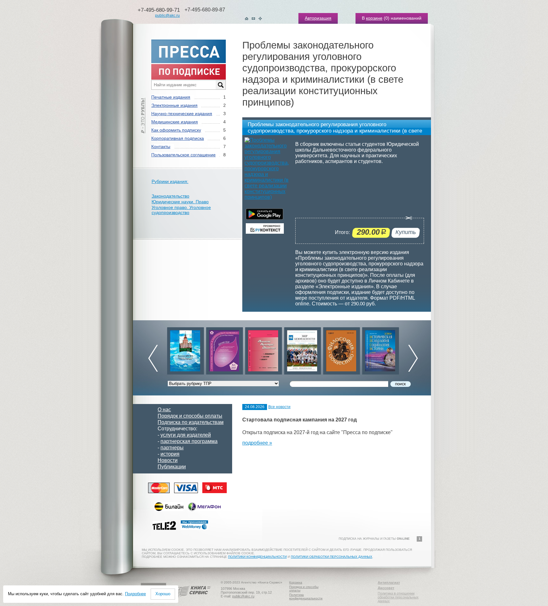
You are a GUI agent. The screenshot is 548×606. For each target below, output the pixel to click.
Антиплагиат (389, 582)
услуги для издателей (185, 435)
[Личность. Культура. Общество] (224, 349)
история (169, 454)
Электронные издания (174, 105)
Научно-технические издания (181, 113)
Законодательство (170, 196)
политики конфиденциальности (257, 556)
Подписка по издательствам (191, 422)
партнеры (172, 447)
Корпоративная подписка (177, 138)
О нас (164, 409)
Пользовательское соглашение (183, 154)
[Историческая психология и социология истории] (341, 349)
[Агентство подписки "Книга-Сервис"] (192, 599)
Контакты (160, 146)
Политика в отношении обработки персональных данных (398, 597)
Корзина (295, 582)
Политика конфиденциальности (306, 596)
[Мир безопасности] (263, 349)
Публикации (172, 466)
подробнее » (257, 443)
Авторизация (318, 18)
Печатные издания (170, 97)
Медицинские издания (174, 121)
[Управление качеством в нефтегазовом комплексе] (185, 349)
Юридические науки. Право (180, 201)
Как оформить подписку (176, 130)
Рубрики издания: (170, 181)
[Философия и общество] (302, 349)
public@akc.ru (167, 15)
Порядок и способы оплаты (190, 416)
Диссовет (386, 588)
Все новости (279, 407)
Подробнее (135, 593)
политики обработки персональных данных (331, 556)
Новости (168, 460)
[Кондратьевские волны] (380, 349)
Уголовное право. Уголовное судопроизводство (181, 210)
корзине (374, 18)
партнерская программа (189, 441)
